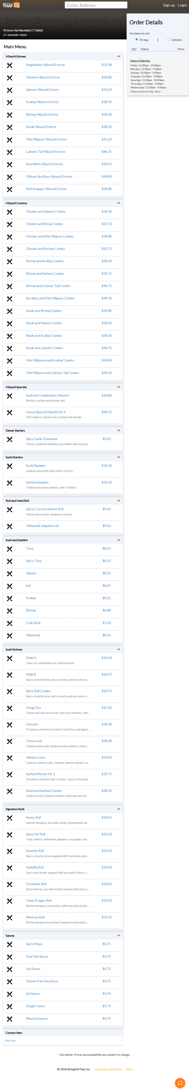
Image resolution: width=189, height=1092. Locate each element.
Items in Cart (9, 1060)
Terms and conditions (107, 1069)
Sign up (169, 5)
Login (182, 5)
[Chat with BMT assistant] (180, 1083)
